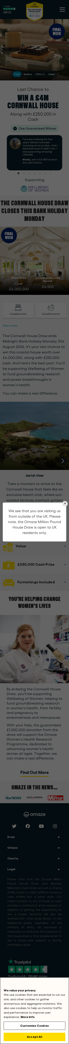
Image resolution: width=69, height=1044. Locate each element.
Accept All (34, 1036)
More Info (28, 1017)
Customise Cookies (34, 1025)
